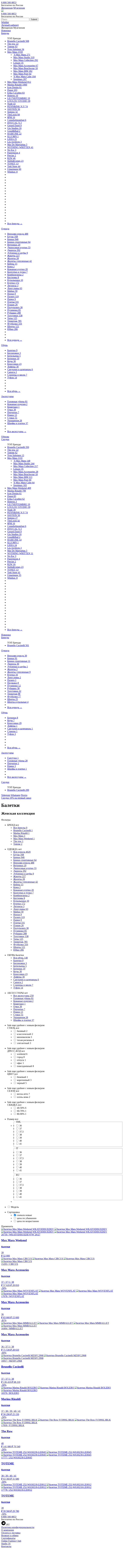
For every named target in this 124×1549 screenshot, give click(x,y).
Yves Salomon (15, 49)
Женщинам (7, 8)
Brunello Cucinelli (18, 41)
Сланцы (12, 731)
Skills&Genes (15, 161)
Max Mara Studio (23, 57)
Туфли (12, 377)
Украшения (14, 420)
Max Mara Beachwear (25, 68)
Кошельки (13, 407)
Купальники (15, 280)
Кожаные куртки (17, 269)
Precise (11, 155)
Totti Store (13, 166)
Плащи (12, 304)
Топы (12, 318)
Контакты (6, 1546)
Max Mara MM (22, 71)
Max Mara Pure (22, 73)
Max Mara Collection (25, 60)
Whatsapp (15, 795)
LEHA (12, 139)
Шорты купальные (17, 702)
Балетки (12, 350)
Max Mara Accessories (25, 65)
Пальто (13, 296)
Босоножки (14, 353)
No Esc (11, 150)
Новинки (6, 30)
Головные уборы (17, 401)
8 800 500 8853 (8, 2)
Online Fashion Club (11, 1541)
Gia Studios (14, 128)
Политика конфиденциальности (17, 1527)
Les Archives (14, 142)
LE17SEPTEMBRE (18, 98)
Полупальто (15, 307)
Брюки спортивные (18, 242)
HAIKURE (14, 133)
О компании (7, 1530)
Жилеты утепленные (19, 261)
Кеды (11, 361)
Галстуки (13, 758)
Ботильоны (14, 355)
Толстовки (14, 315)
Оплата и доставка (10, 1532)
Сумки (12, 418)
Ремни (12, 415)
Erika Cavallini (16, 93)
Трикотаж (14, 321)
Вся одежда (14, 340)
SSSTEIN (13, 109)
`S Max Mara (21, 54)
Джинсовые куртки (18, 247)
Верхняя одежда (17, 234)
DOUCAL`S (14, 122)
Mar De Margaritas (17, 144)
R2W (11, 158)
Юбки (12, 329)
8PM (11, 117)
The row (12, 44)
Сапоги (12, 372)
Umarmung (14, 169)
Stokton (12, 112)
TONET (12, 163)
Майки (12, 291)
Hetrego (12, 95)
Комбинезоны (15, 274)
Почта (24, 795)
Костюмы (13, 277)
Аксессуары (7, 396)
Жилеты (13, 258)
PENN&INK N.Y (17, 106)
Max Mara (15, 52)
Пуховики (14, 310)
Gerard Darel (14, 125)
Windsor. (12, 172)
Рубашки (14, 313)
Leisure (18, 63)
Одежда (5, 228)
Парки (11, 299)
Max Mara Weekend (19, 82)
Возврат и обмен (9, 1535)
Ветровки (13, 244)
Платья (13, 302)
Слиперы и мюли (17, 375)
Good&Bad (13, 131)
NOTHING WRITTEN (20, 147)
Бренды (5, 33)
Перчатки (13, 412)
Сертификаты (8, 1538)
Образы (5, 436)
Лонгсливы (14, 288)
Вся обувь (13, 391)
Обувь (4, 345)
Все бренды (14, 223)
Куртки (13, 283)
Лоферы (13, 366)
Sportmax (20, 79)
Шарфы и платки (17, 423)
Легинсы (12, 285)
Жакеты (13, 255)
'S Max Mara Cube (24, 76)
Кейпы (12, 264)
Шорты (13, 326)
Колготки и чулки (17, 272)
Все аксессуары (16, 431)
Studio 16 (5, 1543)
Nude (11, 103)
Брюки (12, 239)
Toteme (12, 46)
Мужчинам (19, 8)
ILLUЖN (13, 136)
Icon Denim (14, 87)
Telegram (5, 795)
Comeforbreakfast (16, 120)
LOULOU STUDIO (18, 101)
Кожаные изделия (17, 404)
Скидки (5, 439)
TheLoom (13, 114)
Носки (11, 293)
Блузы (12, 236)
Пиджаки (13, 683)
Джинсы (13, 250)
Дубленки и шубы (17, 253)
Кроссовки (14, 364)
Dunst (12, 90)
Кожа (11, 266)
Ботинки (13, 358)
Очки (11, 409)
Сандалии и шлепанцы (20, 369)
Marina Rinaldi (17, 84)
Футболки (14, 323)
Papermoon (13, 152)
